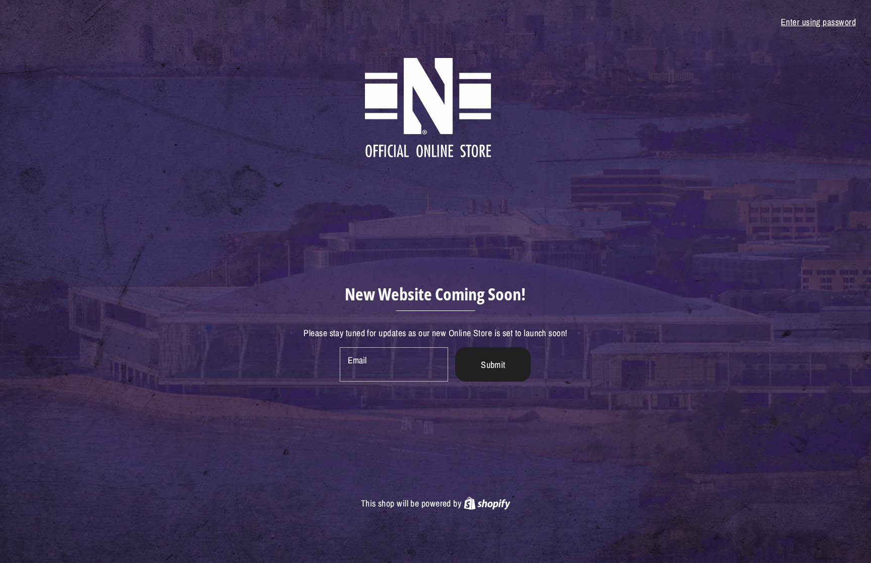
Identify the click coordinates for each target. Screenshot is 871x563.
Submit (493, 364)
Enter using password (818, 22)
